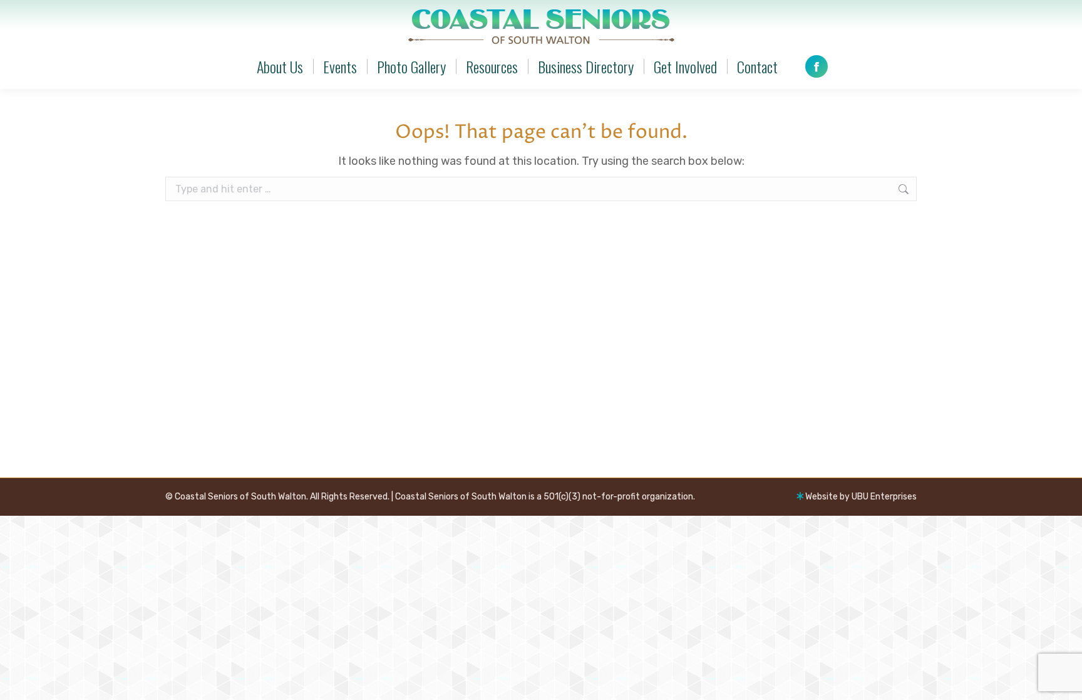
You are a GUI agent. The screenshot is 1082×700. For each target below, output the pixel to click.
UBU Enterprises (884, 496)
